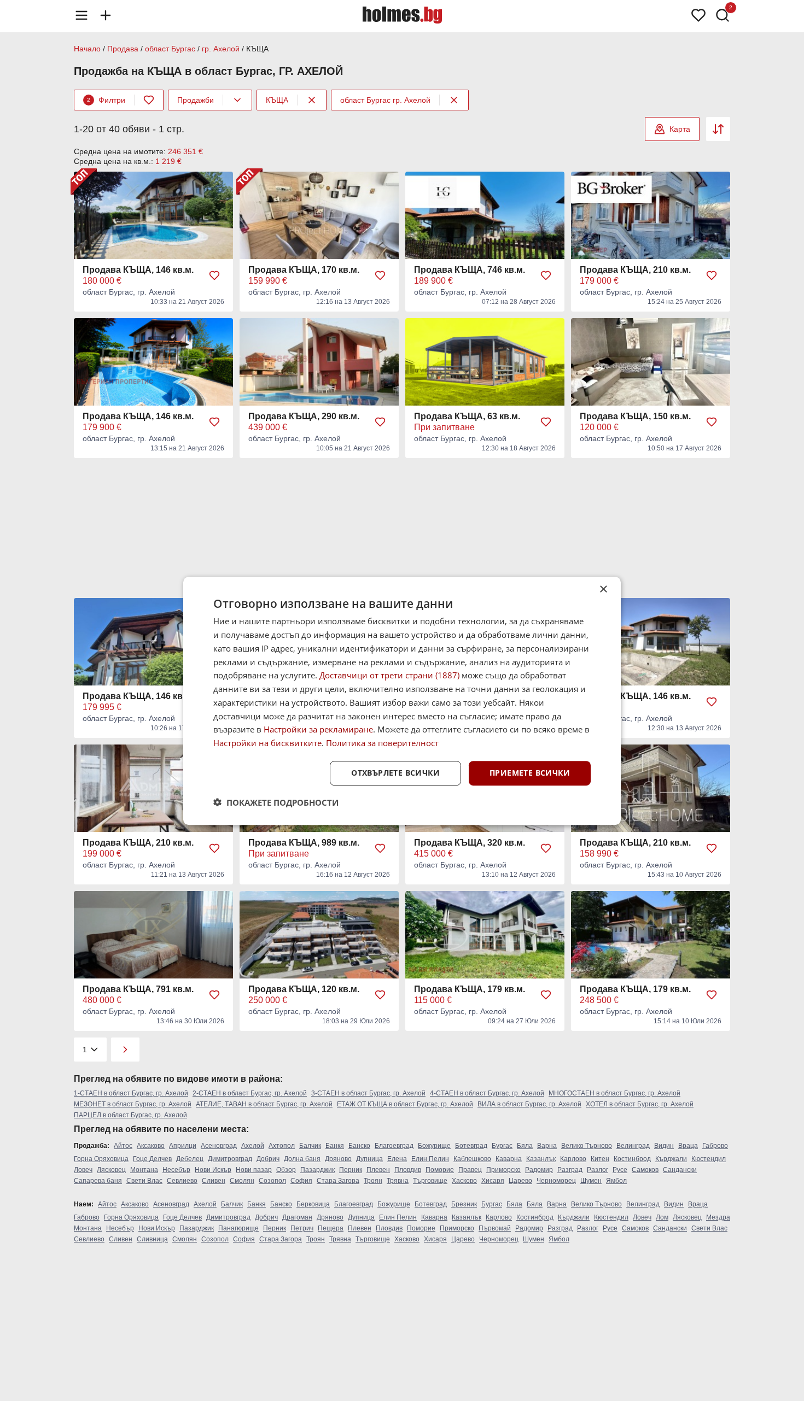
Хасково (464, 1180)
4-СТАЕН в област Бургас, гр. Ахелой (487, 1093)
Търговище (430, 1180)
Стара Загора (338, 1180)
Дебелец (189, 1159)
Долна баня (302, 1159)
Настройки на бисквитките (267, 742)
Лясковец (111, 1169)
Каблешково (472, 1159)
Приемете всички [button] (530, 772)
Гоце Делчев (152, 1159)
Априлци (182, 1145)
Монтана (144, 1169)
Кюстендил (708, 1159)
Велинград (633, 1145)
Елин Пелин (430, 1159)
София (301, 1180)
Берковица (313, 1204)
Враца (688, 1145)
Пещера (330, 1228)
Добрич (268, 1159)
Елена (397, 1159)
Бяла (525, 1145)
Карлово (573, 1159)
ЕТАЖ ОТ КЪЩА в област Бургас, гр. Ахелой (405, 1104)
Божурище (434, 1145)
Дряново (338, 1159)
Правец (470, 1169)
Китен (600, 1159)
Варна (547, 1145)
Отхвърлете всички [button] (395, 772)
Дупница (369, 1159)
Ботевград (471, 1145)
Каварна (509, 1159)
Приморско (503, 1169)
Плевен (378, 1169)
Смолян (242, 1180)
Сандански (680, 1169)
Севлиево (182, 1180)
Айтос (123, 1145)
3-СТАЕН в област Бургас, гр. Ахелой (368, 1093)
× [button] (603, 589)
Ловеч (83, 1169)
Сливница (152, 1239)
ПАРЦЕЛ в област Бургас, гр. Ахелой (130, 1115)
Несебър (176, 1169)
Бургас (502, 1145)
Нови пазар (254, 1169)
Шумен (591, 1180)
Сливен (213, 1180)
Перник (350, 1169)
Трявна (398, 1180)
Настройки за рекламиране (318, 729)
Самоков (645, 1169)
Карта (679, 129)
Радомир (539, 1169)
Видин (664, 1145)
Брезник (464, 1204)
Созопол (272, 1180)
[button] (276, 802)
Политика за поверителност (382, 742)
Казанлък (541, 1159)
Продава (122, 48)
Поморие (440, 1169)
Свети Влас (144, 1180)
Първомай (495, 1228)
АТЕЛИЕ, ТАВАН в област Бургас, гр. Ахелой (264, 1104)
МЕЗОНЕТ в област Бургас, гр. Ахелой (132, 1104)
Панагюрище (238, 1228)
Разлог (597, 1169)
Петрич (301, 1228)
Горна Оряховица (101, 1159)
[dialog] (402, 701)
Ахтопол (282, 1145)
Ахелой (252, 1145)
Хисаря (492, 1180)
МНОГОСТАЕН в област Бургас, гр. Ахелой (614, 1093)
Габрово (715, 1145)
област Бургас (170, 48)
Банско (359, 1145)
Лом (662, 1217)
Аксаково (151, 1145)
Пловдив (407, 1169)
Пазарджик (317, 1169)
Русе (620, 1169)
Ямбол (616, 1180)
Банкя (334, 1145)
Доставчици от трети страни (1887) (389, 675)
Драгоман (297, 1217)
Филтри (106, 100)
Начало (87, 48)
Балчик (310, 1145)
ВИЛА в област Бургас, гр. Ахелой (529, 1104)
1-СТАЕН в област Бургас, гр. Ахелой (131, 1093)
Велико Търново (586, 1145)
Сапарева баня (98, 1180)
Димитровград (230, 1159)
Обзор (286, 1169)
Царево (520, 1180)
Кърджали (671, 1159)
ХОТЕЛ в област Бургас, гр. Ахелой (640, 1104)
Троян (373, 1180)
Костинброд (632, 1159)
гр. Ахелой (221, 48)
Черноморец (556, 1180)
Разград (569, 1169)
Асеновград (219, 1145)
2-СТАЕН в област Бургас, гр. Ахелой (250, 1093)
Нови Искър (213, 1169)
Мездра (718, 1217)
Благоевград (394, 1145)
